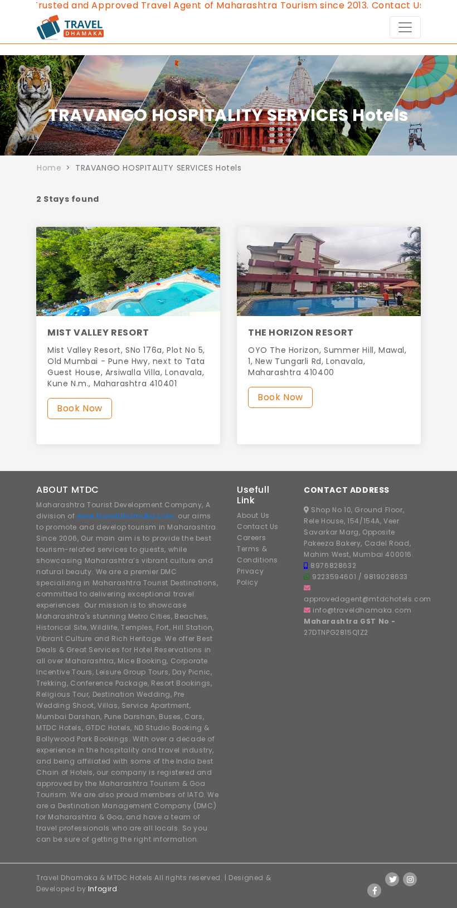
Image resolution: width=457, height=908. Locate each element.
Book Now (80, 408)
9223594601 (335, 576)
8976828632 (333, 565)
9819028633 (386, 576)
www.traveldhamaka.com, (126, 516)
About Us (253, 515)
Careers (251, 537)
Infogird (103, 889)
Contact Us (258, 526)
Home (49, 167)
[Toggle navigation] (405, 27)
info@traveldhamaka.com (362, 610)
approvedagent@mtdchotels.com (367, 599)
